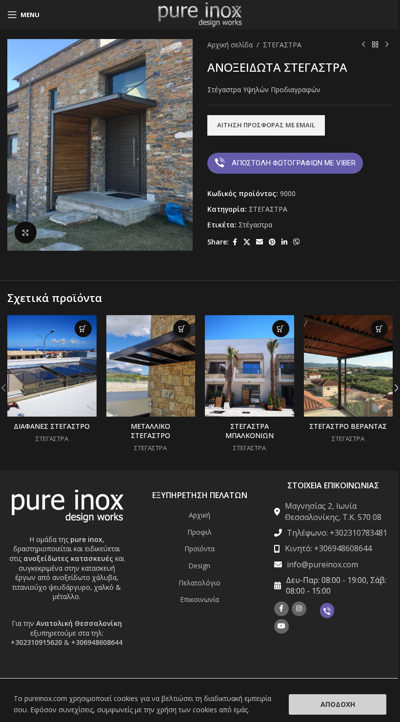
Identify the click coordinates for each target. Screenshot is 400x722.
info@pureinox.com (322, 564)
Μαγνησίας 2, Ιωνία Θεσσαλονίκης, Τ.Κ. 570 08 (333, 511)
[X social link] (246, 242)
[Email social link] (259, 242)
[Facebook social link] (234, 242)
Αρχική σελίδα (230, 44)
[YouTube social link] (281, 626)
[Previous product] (363, 45)
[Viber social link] (296, 242)
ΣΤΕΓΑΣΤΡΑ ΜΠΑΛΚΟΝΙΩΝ (249, 431)
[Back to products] (375, 45)
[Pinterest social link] (272, 242)
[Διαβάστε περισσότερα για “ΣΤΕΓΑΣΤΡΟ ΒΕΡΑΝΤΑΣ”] (379, 328)
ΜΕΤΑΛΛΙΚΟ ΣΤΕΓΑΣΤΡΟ (150, 431)
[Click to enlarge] (26, 232)
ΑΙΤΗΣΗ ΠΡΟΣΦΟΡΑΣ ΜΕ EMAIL (266, 124)
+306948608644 (96, 642)
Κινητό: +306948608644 (328, 548)
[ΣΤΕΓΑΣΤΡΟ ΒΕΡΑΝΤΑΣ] (348, 366)
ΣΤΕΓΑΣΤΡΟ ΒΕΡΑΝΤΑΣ (348, 426)
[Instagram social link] (299, 609)
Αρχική (199, 515)
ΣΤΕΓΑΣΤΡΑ (282, 44)
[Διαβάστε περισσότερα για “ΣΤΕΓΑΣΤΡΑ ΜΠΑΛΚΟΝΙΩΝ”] (280, 328)
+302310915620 (36, 642)
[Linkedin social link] (284, 242)
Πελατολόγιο (199, 582)
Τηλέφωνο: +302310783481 (337, 532)
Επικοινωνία (199, 599)
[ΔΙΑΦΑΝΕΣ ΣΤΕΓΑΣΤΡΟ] (52, 366)
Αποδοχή (337, 704)
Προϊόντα (199, 548)
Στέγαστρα (255, 224)
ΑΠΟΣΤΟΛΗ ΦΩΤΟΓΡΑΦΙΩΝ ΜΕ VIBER (294, 163)
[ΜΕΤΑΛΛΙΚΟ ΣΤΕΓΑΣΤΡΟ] (151, 366)
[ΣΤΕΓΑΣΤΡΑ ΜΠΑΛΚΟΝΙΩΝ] (249, 366)
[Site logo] (200, 14)
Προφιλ (199, 532)
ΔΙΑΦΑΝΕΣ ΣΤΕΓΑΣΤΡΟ (52, 426)
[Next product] (387, 45)
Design (199, 565)
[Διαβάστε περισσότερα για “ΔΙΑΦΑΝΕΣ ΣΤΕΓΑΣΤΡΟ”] (83, 328)
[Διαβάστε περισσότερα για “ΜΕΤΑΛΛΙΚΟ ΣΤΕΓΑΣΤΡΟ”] (181, 328)
